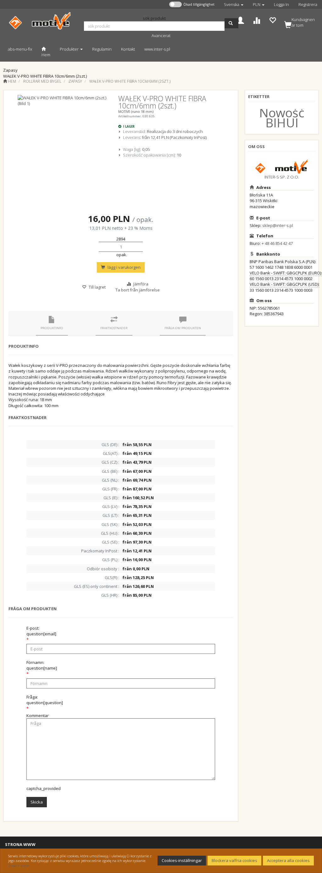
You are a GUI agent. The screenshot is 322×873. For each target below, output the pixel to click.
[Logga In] (240, 20)
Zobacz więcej (19, 865)
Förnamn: (41, 665)
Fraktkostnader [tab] (114, 328)
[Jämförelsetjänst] (256, 20)
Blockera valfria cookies (234, 860)
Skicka (37, 802)
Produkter (70, 49)
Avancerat (161, 35)
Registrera (307, 4)
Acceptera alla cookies (288, 860)
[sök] (231, 23)
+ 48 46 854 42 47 (277, 243)
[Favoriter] (272, 20)
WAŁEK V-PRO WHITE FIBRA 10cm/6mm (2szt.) (129, 81)
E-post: (41, 631)
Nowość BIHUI (281, 117)
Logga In (281, 4)
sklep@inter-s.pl (277, 225)
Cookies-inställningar (182, 860)
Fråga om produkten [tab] (182, 328)
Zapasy (75, 81)
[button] (233, 4)
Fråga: (44, 699)
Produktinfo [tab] (52, 328)
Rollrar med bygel (42, 81)
